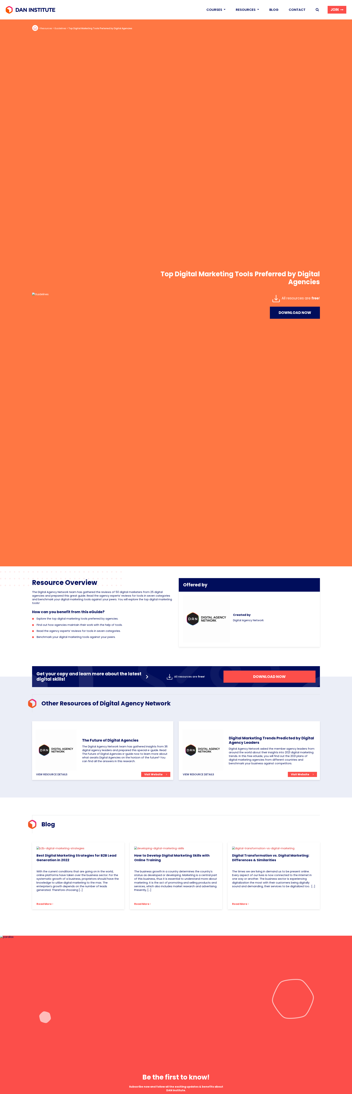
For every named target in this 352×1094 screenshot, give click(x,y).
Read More (44, 904)
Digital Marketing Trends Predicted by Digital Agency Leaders (271, 740)
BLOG (273, 9)
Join (335, 9)
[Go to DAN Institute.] (35, 28)
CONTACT (297, 9)
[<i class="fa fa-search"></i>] (317, 9)
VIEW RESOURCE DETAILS (51, 774)
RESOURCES (246, 9)
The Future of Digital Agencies (110, 740)
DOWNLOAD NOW (295, 312)
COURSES (214, 9)
